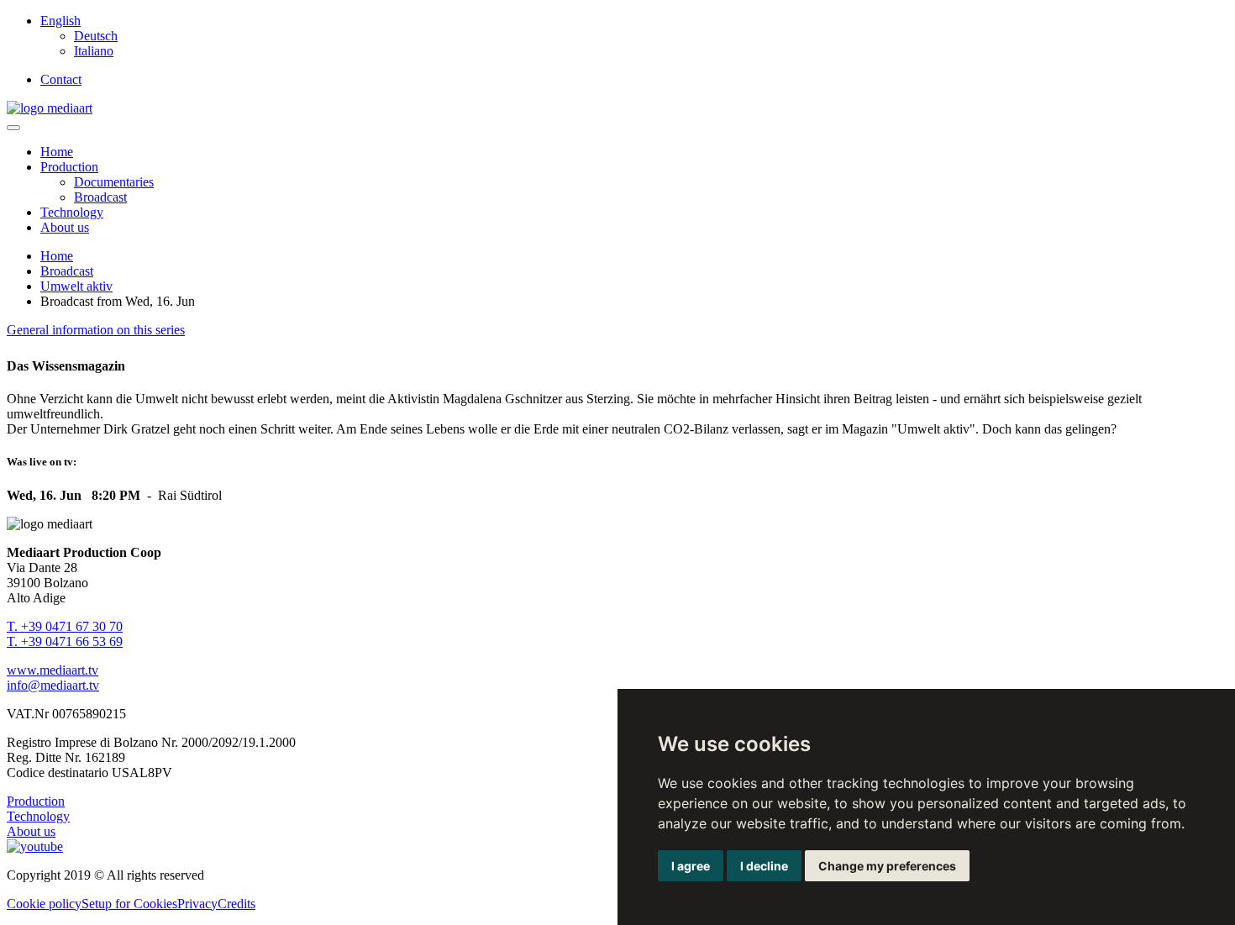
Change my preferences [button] (887, 866)
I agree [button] (690, 866)
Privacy (197, 903)
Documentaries (114, 182)
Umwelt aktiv (76, 286)
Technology (71, 212)
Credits (236, 903)
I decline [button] (764, 866)
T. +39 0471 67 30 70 (65, 626)
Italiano (93, 51)
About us (64, 227)
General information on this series (96, 330)
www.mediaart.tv (52, 670)
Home (56, 152)
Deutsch (96, 36)
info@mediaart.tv (53, 685)
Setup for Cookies (129, 903)
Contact (60, 79)
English (60, 20)
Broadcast (100, 197)
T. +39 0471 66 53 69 (65, 641)
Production (69, 167)
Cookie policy (44, 903)
